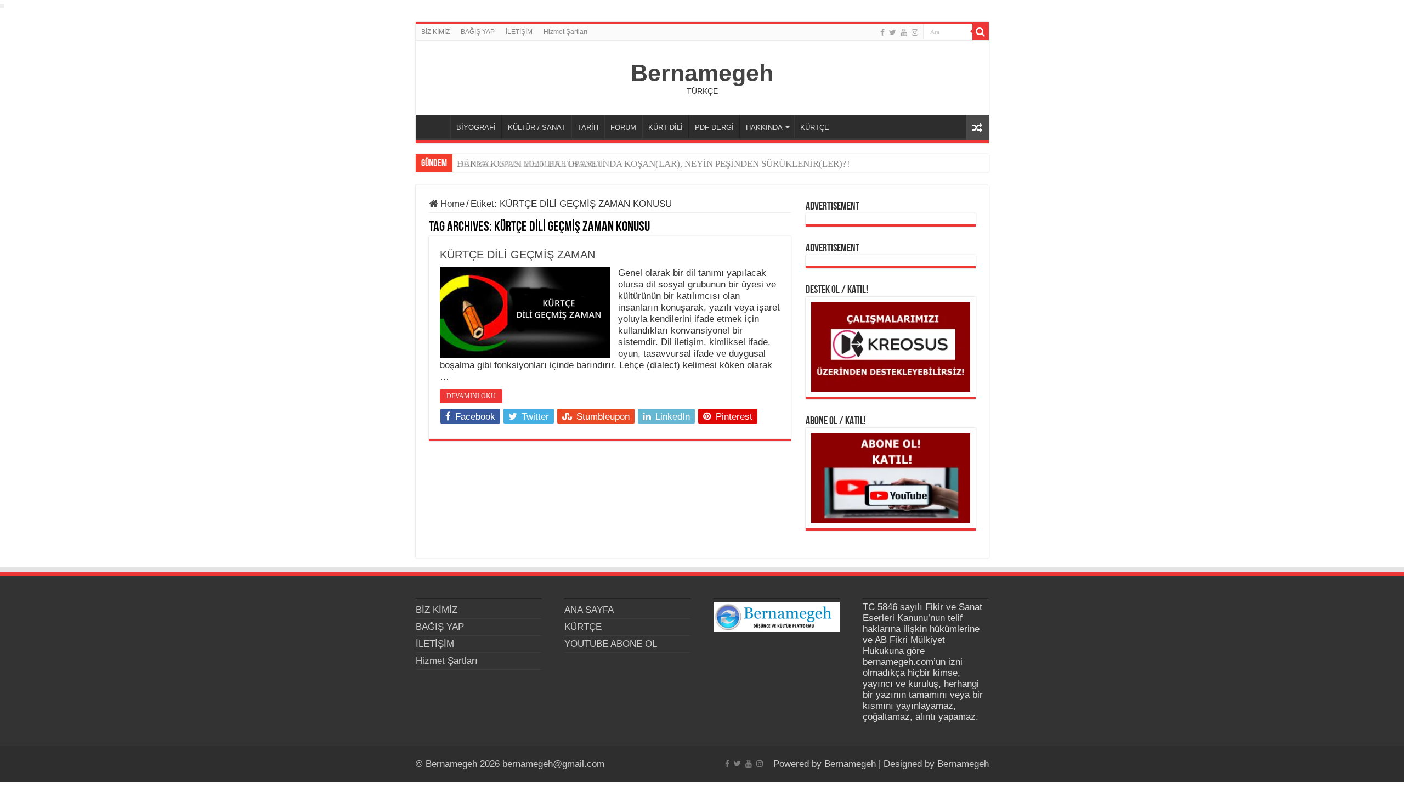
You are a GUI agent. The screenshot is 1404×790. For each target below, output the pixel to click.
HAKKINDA (764, 127)
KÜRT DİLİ (665, 127)
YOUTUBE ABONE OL (610, 644)
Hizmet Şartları (565, 32)
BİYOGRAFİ (476, 127)
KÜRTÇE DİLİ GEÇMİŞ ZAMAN (517, 255)
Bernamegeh (702, 73)
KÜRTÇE (814, 127)
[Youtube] (903, 32)
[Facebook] (882, 32)
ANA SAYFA (435, 126)
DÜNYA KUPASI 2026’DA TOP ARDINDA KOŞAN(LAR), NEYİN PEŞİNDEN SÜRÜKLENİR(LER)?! (653, 164)
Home (451, 204)
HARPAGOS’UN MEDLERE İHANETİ (531, 164)
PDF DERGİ (714, 127)
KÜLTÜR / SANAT (536, 127)
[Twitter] (892, 32)
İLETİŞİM (519, 32)
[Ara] (980, 32)
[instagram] (914, 32)
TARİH (588, 127)
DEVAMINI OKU (471, 396)
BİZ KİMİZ (435, 32)
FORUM (623, 127)
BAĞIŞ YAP (478, 32)
